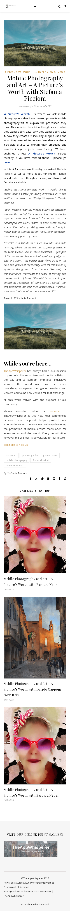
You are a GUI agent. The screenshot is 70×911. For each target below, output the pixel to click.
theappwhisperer (15, 465)
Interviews (46, 72)
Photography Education (16, 887)
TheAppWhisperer (15, 371)
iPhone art (11, 455)
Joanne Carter (50, 455)
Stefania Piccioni (41, 460)
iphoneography (30, 455)
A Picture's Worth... (20, 72)
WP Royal (43, 904)
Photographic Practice (42, 882)
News (61, 72)
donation (54, 411)
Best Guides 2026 (20, 882)
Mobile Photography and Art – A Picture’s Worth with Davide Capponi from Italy (32, 689)
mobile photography (16, 460)
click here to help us (16, 444)
